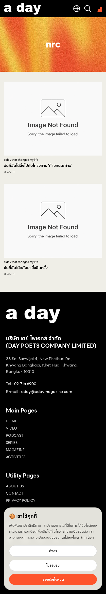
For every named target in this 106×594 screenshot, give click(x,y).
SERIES (12, 442)
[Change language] (76, 8)
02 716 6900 (25, 384)
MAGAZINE (15, 450)
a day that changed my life (21, 160)
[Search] (87, 8)
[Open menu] (98, 8)
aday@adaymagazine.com (46, 391)
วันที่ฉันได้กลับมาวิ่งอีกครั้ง (26, 268)
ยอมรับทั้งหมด (53, 579)
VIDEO (11, 428)
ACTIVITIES (16, 457)
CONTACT (14, 493)
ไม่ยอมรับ (53, 565)
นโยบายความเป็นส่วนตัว (70, 531)
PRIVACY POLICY (20, 500)
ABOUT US (15, 486)
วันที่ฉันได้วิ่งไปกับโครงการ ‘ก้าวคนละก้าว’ (38, 165)
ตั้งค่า (91, 537)
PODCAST (14, 435)
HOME (11, 421)
